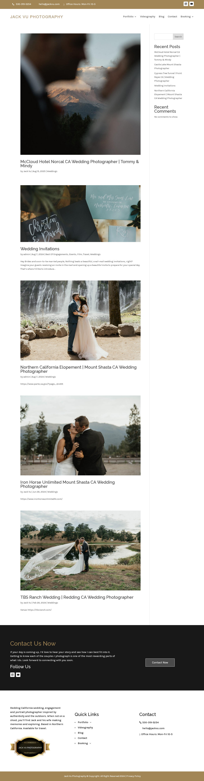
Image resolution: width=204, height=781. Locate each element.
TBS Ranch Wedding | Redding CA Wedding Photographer (77, 597)
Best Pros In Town (30, 743)
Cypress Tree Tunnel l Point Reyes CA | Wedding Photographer (168, 77)
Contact (172, 16)
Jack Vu (27, 171)
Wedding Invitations (39, 248)
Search (178, 36)
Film (79, 254)
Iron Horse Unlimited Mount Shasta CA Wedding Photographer (67, 484)
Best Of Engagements (56, 254)
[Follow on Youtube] (191, 4)
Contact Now (160, 662)
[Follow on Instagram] (186, 4)
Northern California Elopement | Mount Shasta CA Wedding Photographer (78, 369)
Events (72, 254)
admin (26, 254)
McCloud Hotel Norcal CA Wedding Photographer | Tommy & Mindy (79, 163)
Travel (86, 254)
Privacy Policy (133, 776)
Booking (186, 16)
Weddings (52, 171)
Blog (161, 16)
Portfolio (128, 16)
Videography (147, 16)
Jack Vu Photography (30, 748)
